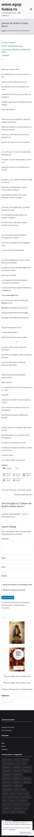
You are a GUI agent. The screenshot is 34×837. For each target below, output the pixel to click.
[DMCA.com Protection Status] (7, 821)
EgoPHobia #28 (26, 771)
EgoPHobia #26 (16, 771)
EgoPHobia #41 (18, 785)
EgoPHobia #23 (16, 767)
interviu (26, 793)
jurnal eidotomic (7, 730)
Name (4, 558)
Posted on (8, 42)
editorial (24, 763)
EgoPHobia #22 (6, 767)
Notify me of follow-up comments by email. (17, 585)
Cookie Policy (11, 829)
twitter (4, 746)
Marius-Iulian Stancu (14, 797)
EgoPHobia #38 (26, 782)
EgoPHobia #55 (13, 46)
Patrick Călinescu (23, 800)
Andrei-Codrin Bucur (13, 49)
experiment (5, 793)
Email (4, 567)
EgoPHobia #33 (16, 778)
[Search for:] (17, 702)
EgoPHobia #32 (6, 778)
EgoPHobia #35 (6, 782)
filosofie (13, 793)
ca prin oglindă (24, 759)
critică (17, 763)
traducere (5, 812)
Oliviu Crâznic (12, 800)
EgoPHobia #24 (26, 767)
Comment (5, 539)
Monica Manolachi (26, 797)
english (23, 789)
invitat (4, 797)
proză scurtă (18, 804)
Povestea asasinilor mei (22, 495)
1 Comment (5, 55)
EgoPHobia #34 (26, 778)
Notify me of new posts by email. (14, 590)
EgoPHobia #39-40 (7, 785)
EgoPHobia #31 (18, 774)
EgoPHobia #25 (6, 771)
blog (3, 743)
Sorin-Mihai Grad (7, 808)
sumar (25, 808)
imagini (20, 793)
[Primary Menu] (30, 9)
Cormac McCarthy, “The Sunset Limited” (17, 490)
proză (10, 804)
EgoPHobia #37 (16, 782)
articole (16, 759)
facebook (4, 749)
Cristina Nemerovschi (8, 763)
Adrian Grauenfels (7, 759)
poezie (20, 46)
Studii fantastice (18, 808)
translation (13, 812)
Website (4, 576)
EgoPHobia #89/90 (7, 789)
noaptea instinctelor (8, 727)
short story (26, 804)
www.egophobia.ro (11, 7)
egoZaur (17, 789)
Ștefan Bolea (22, 812)
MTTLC (4, 800)
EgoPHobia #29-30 (7, 774)
